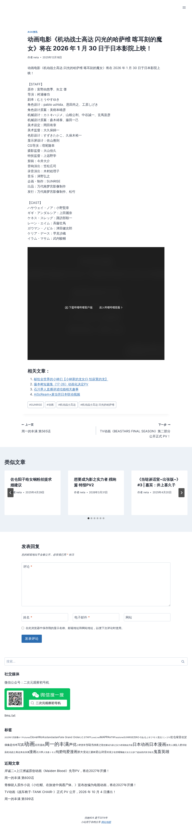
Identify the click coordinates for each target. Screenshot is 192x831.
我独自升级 (127, 745)
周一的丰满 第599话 (19, 799)
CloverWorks (38, 737)
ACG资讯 (33, 31)
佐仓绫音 (176, 737)
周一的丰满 (57, 744)
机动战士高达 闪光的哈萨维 (97, 404)
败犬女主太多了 (130, 752)
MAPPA (104, 737)
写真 (21, 745)
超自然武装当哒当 (145, 752)
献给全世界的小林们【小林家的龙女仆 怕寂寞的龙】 (71, 379)
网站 (129, 617)
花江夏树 (91, 752)
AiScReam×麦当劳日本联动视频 (57, 394)
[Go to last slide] (11, 492)
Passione (119, 737)
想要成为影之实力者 (113, 745)
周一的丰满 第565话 (36, 428)
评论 (27, 566)
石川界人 (40, 752)
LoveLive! (95, 737)
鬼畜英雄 (161, 751)
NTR (111, 737)
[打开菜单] (184, 7)
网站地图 (106, 821)
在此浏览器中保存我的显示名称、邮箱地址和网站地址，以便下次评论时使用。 (75, 628)
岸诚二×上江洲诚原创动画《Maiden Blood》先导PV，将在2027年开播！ (57, 771)
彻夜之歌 (99, 745)
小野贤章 (81, 745)
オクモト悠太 (155, 737)
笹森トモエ (50, 752)
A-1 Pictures (24, 737)
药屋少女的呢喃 (115, 752)
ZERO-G (137, 737)
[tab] (88, 518)
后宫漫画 (40, 745)
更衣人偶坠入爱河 (175, 745)
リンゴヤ (166, 737)
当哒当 (90, 745)
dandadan (52, 737)
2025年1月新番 (11, 737)
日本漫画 (157, 744)
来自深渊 (24, 752)
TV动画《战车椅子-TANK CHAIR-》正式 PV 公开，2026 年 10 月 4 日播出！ (60, 792)
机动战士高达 (67, 404)
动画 (50, 404)
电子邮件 (82, 617)
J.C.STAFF (85, 737)
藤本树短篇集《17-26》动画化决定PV (61, 384)
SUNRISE (35, 404)
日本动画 (141, 744)
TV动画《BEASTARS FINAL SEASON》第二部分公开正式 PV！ (135, 430)
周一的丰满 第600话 (19, 778)
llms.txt (9, 715)
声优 (72, 744)
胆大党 (81, 752)
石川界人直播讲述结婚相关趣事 (56, 389)
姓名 (27, 617)
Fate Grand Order (69, 737)
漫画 (32, 752)
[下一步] (181, 492)
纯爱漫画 (69, 751)
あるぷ (145, 737)
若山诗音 (101, 752)
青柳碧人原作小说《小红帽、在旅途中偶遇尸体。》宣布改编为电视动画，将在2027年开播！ (70, 785)
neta (36, 57)
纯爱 (59, 752)
